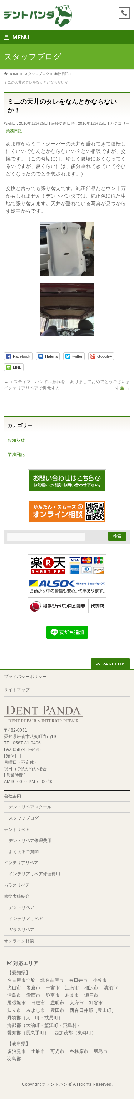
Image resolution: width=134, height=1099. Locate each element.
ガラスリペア (17, 885)
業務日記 (14, 131)
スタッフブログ (24, 818)
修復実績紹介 (17, 896)
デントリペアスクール (30, 807)
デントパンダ (59, 1084)
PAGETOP (113, 664)
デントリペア (17, 829)
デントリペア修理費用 (30, 840)
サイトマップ (17, 689)
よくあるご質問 (24, 851)
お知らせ (16, 439)
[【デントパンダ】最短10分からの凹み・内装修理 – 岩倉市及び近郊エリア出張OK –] (37, 19)
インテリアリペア (21, 862)
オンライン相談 (19, 941)
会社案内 (12, 795)
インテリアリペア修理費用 (34, 873)
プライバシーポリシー (25, 676)
